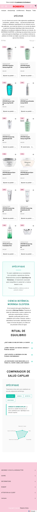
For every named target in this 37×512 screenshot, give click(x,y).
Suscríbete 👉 (18, 265)
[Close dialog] (31, 241)
